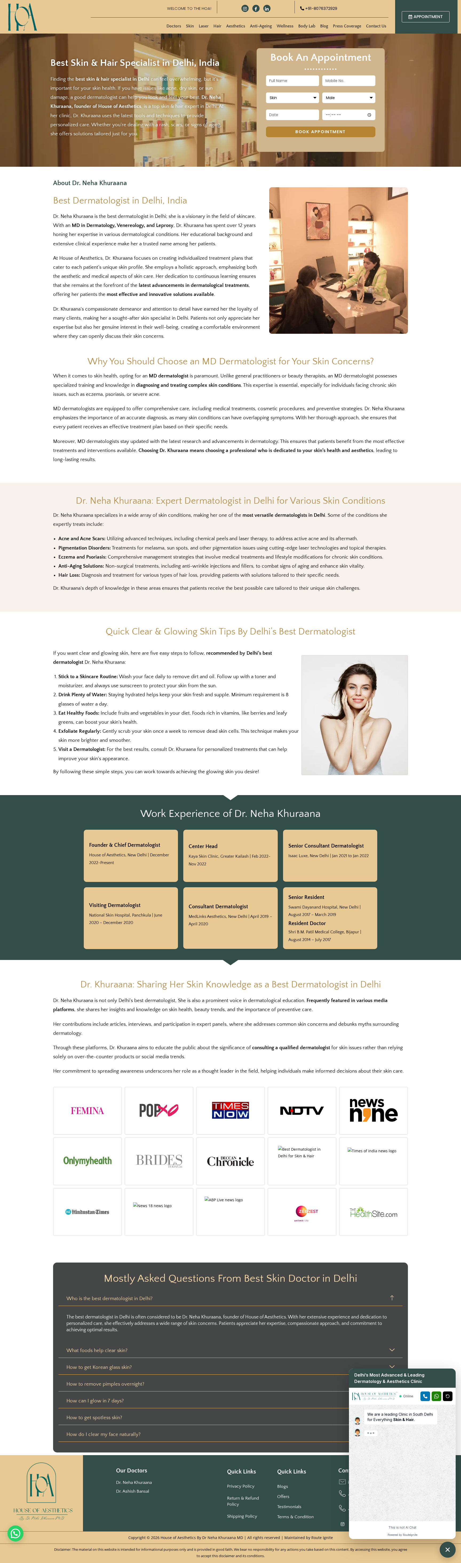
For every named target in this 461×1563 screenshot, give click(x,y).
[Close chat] (448, 1550)
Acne (63, 539)
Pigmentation (72, 548)
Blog (324, 26)
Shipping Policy (242, 1516)
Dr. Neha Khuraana (134, 1482)
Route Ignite (322, 1537)
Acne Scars (92, 539)
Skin (190, 26)
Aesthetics (235, 26)
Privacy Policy (241, 1486)
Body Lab (306, 26)
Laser (204, 26)
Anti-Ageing (261, 26)
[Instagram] (245, 8)
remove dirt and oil (193, 676)
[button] (15, 1533)
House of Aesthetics (80, 258)
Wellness (285, 26)
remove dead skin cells (213, 731)
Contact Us (376, 26)
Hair (217, 26)
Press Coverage (347, 26)
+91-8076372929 (320, 8)
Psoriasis (95, 557)
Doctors (173, 26)
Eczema (66, 557)
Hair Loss (68, 575)
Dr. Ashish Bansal (132, 1491)
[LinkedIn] (267, 8)
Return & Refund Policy (243, 1501)
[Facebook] (256, 8)
